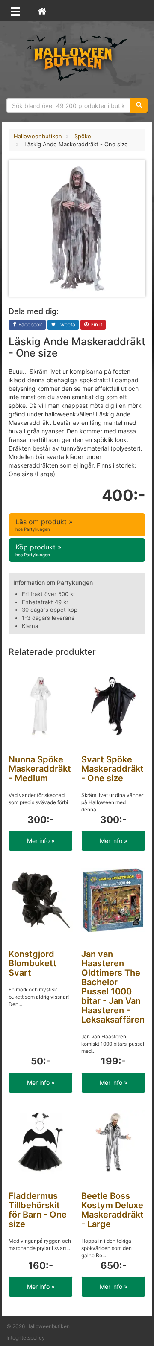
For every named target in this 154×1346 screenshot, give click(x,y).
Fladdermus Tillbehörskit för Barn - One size (38, 1210)
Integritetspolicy (25, 1337)
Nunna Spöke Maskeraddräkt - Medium (40, 768)
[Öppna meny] (15, 10)
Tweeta (65, 324)
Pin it (95, 324)
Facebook (29, 324)
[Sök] (139, 105)
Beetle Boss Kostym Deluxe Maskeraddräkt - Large (112, 1210)
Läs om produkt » (44, 524)
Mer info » (41, 840)
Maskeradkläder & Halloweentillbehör (77, 57)
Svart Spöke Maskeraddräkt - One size (112, 768)
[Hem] (42, 10)
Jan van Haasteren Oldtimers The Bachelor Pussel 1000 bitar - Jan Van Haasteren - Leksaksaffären (113, 987)
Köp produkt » (38, 550)
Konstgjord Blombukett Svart (32, 963)
